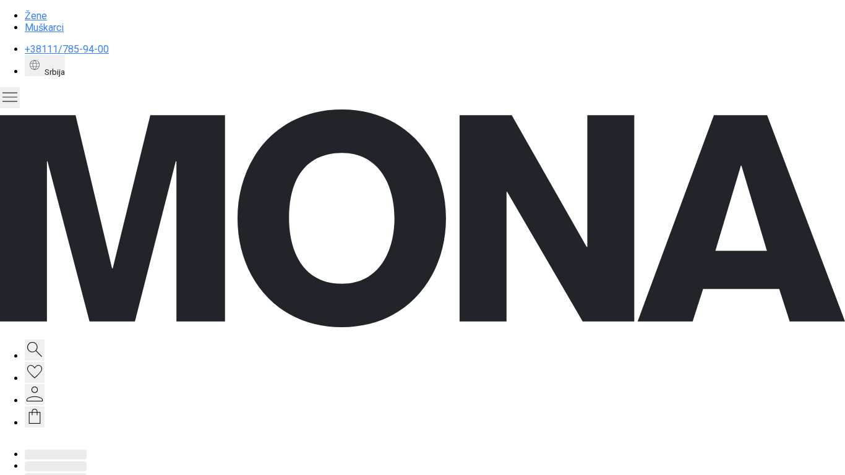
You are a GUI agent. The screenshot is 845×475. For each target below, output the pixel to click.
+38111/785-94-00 (67, 49)
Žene (36, 16)
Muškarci (44, 27)
